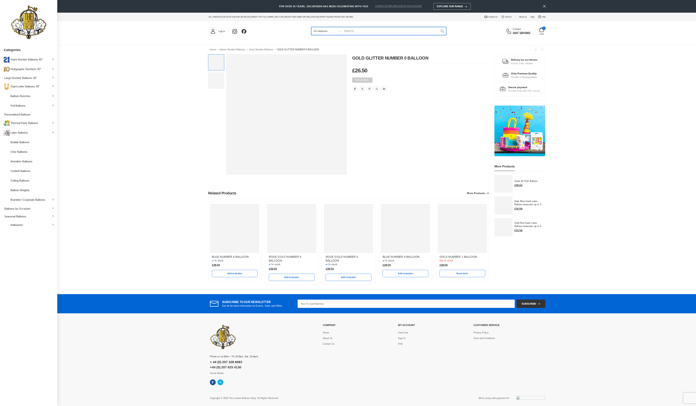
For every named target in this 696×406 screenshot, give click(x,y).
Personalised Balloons (17, 114)
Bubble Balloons (20, 142)
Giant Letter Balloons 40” (25, 86)
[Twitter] (362, 89)
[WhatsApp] (377, 89)
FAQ (544, 17)
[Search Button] (442, 31)
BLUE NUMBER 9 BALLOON (401, 256)
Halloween (17, 224)
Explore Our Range (450, 6)
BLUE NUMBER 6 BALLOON (230, 256)
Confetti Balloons (20, 171)
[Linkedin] (384, 89)
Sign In (401, 338)
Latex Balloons (19, 132)
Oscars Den (509, 148)
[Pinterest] (369, 89)
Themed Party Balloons (24, 123)
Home (213, 49)
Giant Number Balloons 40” (27, 59)
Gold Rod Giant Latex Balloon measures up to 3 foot (527, 226)
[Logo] (29, 23)
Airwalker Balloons (21, 161)
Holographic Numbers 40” (26, 69)
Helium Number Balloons (232, 49)
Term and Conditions (484, 338)
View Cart (403, 332)
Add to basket (234, 273)
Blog (532, 17)
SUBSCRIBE (528, 303)
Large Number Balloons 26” (20, 77)
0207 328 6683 (521, 33)
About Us (523, 17)
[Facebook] (355, 89)
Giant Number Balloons (261, 49)
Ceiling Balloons (20, 180)
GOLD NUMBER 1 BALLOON (458, 256)
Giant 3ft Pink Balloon (525, 181)
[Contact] (509, 31)
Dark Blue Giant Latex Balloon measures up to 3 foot (527, 204)
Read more (462, 273)
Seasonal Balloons (15, 216)
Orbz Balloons (19, 151)
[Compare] (394, 89)
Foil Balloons (18, 105)
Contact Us (493, 17)
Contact (517, 29)
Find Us (508, 17)
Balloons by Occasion (17, 208)
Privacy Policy (481, 332)
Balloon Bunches (20, 96)
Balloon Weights (20, 190)
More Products (476, 193)
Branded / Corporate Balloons (28, 199)
